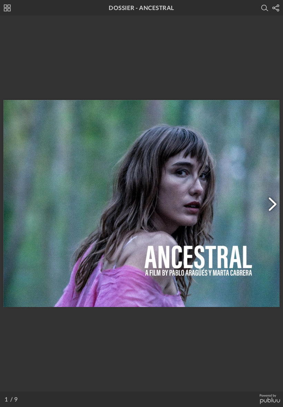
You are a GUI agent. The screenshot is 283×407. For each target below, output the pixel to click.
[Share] (276, 8)
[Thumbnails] (7, 8)
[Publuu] (269, 399)
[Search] (265, 8)
